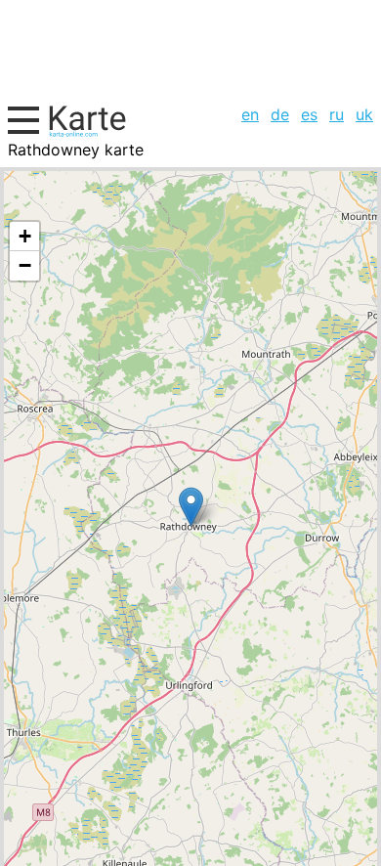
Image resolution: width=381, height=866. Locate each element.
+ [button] (25, 236)
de (280, 114)
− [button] (25, 265)
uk (364, 114)
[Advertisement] (190, 49)
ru (336, 114)
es (309, 114)
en (250, 114)
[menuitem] (250, 114)
